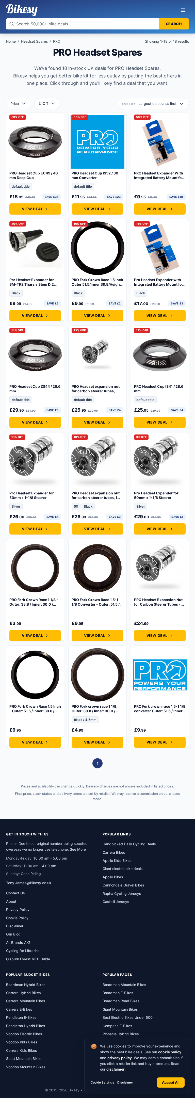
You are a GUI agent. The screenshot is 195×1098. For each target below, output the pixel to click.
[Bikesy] (22, 10)
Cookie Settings (102, 1082)
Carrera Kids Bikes (21, 1050)
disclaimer (115, 1069)
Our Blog (13, 934)
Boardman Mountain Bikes (124, 984)
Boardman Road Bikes (121, 1001)
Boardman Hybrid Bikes (25, 984)
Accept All (171, 1082)
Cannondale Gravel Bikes (123, 885)
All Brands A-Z (18, 942)
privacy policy (119, 1058)
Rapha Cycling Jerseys (122, 893)
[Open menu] (183, 10)
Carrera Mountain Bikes (25, 1001)
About (11, 901)
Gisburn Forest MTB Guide (28, 959)
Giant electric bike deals (123, 868)
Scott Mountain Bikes (24, 1058)
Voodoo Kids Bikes (21, 1042)
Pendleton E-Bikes (21, 1017)
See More (78, 849)
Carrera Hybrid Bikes (23, 993)
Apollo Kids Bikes (117, 860)
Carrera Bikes (114, 852)
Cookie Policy (17, 918)
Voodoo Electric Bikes (24, 1034)
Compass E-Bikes (117, 1026)
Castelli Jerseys (116, 901)
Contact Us (15, 893)
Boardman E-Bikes (118, 993)
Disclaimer (125, 1082)
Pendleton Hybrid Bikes (25, 1026)
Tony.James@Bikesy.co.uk (28, 883)
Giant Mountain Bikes (120, 1009)
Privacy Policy (17, 909)
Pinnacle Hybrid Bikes (121, 1034)
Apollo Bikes (113, 877)
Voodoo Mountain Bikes (25, 1067)
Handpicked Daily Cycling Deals (129, 844)
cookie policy (169, 1052)
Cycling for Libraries (23, 950)
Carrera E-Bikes (19, 1009)
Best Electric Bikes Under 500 (128, 1017)
